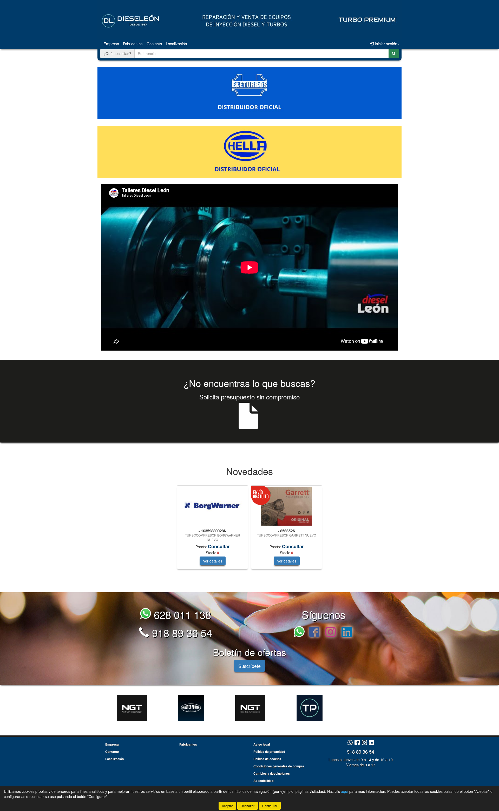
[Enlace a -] (131, 708)
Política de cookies (267, 758)
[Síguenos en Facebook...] (314, 632)
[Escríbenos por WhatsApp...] (300, 632)
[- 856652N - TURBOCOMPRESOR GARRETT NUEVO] (286, 506)
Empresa (111, 43)
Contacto (154, 43)
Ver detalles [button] (212, 561)
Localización (176, 43)
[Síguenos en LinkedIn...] (346, 632)
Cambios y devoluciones (271, 773)
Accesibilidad (263, 780)
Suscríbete (249, 665)
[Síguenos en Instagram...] (330, 632)
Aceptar (227, 805)
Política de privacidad (269, 751)
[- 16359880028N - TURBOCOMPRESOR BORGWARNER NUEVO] (212, 506)
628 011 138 (181, 614)
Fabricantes (133, 43)
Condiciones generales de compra (278, 766)
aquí (344, 791)
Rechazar (247, 805)
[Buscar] (394, 53)
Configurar (269, 805)
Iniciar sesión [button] (385, 43)
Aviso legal (261, 744)
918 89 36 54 (180, 632)
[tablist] (249, 529)
